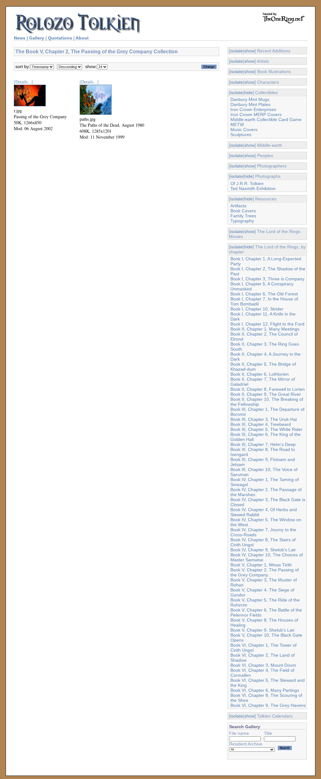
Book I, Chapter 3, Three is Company (267, 278)
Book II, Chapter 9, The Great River (265, 394)
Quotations (60, 37)
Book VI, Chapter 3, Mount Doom (263, 665)
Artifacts (238, 205)
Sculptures (240, 134)
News (19, 37)
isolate (236, 50)
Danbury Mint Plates (250, 104)
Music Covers (243, 129)
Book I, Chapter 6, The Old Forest (264, 293)
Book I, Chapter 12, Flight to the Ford (267, 323)
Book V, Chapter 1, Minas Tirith (261, 564)
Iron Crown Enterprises (253, 109)
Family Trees (243, 215)
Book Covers (243, 210)
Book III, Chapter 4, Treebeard (260, 424)
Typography (242, 220)
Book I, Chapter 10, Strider (256, 308)
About (82, 37)
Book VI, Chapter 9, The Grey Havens (268, 705)
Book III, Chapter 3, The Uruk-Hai (263, 419)
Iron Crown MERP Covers (256, 114)
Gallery (36, 37)
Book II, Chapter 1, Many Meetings (264, 328)
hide (248, 92)
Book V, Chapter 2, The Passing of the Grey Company (264, 572)
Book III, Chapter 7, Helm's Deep (263, 444)
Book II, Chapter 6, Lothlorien (259, 374)
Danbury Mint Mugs (249, 99)
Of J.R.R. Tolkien (247, 183)
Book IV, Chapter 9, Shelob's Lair (263, 549)
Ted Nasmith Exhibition (253, 188)
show (249, 50)
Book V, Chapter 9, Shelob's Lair (262, 630)
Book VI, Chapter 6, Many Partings (264, 690)
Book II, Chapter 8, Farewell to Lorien (267, 389)
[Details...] (23, 82)
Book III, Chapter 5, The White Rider (266, 429)
